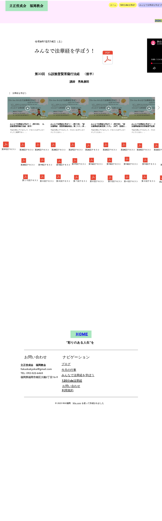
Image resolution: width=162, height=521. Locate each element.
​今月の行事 (69, 370)
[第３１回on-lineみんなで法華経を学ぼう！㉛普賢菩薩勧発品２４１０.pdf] (6, 145)
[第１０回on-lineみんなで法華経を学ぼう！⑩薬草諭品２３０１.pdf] (25, 177)
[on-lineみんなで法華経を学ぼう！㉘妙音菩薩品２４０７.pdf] (53, 145)
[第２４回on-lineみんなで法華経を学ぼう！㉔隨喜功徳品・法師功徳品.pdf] (124, 145)
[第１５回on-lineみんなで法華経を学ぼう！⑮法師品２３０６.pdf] (110, 160)
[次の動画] (158, 107)
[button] (18, 93)
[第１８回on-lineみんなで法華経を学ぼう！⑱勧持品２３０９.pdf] (59, 161)
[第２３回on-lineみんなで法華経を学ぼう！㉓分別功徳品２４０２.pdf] (140, 146)
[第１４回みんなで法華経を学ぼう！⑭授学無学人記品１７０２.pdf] (127, 159)
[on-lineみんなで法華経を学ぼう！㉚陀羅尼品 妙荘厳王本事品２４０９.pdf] (22, 145)
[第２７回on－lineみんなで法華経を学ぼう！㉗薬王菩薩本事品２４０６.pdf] (72, 145)
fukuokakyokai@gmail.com (36, 369)
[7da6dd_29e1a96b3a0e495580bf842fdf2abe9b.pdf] (110, 178)
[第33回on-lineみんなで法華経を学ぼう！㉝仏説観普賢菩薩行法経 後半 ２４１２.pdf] (107, 58)
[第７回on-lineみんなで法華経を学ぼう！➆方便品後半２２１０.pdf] (76, 177)
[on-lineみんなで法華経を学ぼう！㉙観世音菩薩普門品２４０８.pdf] (38, 145)
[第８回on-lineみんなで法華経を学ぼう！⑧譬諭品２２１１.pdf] (58, 177)
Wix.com (77, 403)
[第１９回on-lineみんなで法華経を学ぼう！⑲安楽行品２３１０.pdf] (42, 160)
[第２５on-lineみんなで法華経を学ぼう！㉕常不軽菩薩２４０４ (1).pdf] (106, 145)
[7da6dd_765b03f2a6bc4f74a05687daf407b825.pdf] (144, 177)
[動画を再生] (27, 108)
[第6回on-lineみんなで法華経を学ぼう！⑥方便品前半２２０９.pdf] (93, 177)
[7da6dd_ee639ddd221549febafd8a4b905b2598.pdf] (127, 177)
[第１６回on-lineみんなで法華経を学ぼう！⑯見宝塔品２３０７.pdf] (91, 160)
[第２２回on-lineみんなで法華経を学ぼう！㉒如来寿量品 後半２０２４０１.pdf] (156, 146)
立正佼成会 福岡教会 (26, 5)
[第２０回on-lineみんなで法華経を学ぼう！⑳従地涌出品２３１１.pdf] (24, 160)
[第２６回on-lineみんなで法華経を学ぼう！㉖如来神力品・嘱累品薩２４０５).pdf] (88, 146)
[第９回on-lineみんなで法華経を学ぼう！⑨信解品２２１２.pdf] (42, 177)
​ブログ (66, 364)
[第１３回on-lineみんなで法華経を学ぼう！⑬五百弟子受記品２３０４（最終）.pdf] (145, 160)
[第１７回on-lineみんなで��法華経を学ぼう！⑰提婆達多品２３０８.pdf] (75, 160)
